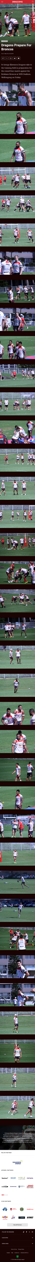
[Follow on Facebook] (26, 1231)
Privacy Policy (21, 1249)
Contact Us (16, 1252)
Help (12, 1252)
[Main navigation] (2, 2)
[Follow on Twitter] (29, 1231)
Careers (8, 1252)
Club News (4, 41)
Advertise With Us (24, 1252)
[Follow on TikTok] (23, 1231)
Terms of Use (14, 1249)
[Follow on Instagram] (32, 1231)
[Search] (33, 2)
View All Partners (17, 1225)
